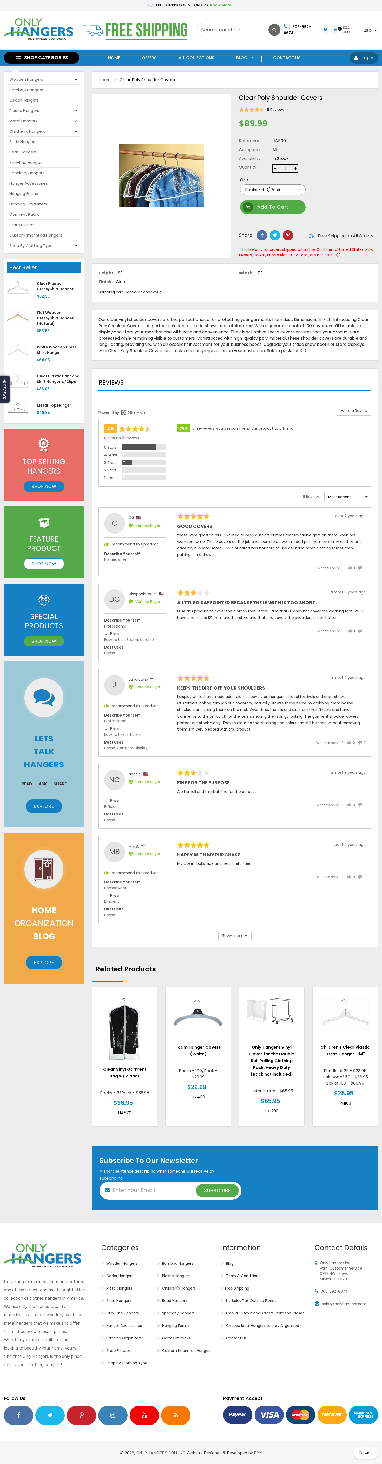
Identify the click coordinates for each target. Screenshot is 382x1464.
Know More (220, 5)
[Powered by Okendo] (121, 412)
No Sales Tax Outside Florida (251, 1300)
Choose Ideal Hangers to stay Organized (262, 1325)
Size (244, 180)
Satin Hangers (22, 141)
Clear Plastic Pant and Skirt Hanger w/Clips (58, 379)
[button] (262, 109)
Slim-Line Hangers (26, 162)
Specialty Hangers (26, 173)
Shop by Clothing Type (31, 245)
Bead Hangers (23, 152)
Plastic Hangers (24, 110)
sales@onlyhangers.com (344, 1303)
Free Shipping (237, 1288)
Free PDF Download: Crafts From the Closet (264, 1313)
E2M (258, 1452)
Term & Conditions (242, 1275)
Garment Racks (24, 214)
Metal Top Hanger (54, 405)
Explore (44, 806)
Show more (232, 935)
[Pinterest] (288, 235)
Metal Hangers (23, 121)
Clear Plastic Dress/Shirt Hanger (55, 286)
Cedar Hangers (24, 100)
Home (104, 80)
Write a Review (354, 410)
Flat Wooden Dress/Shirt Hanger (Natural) (55, 318)
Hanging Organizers (28, 204)
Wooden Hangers (26, 79)
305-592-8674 (334, 1291)
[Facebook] (262, 235)
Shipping (106, 292)
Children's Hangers (27, 131)
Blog (229, 1263)
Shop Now (44, 486)
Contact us (236, 1338)
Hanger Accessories (28, 183)
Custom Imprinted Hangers (35, 235)
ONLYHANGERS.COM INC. (161, 1452)
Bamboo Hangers (26, 89)
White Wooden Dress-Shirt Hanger (58, 350)
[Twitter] (275, 235)
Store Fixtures (22, 224)
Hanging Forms (23, 193)
